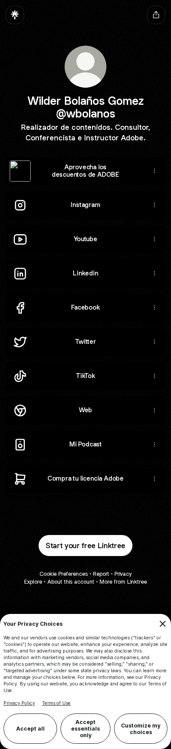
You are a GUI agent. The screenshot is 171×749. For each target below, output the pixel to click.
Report (101, 574)
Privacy (123, 574)
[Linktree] (15, 15)
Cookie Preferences (63, 574)
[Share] (154, 171)
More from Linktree (123, 581)
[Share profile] (156, 15)
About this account (70, 581)
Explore (33, 581)
